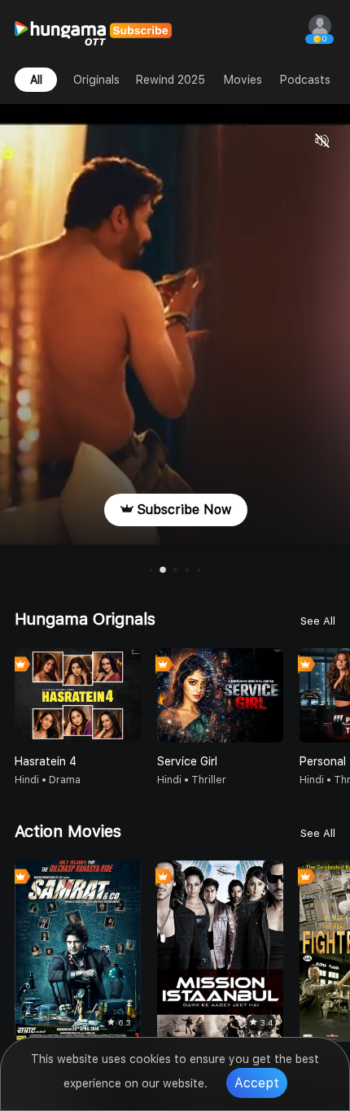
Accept (256, 1083)
